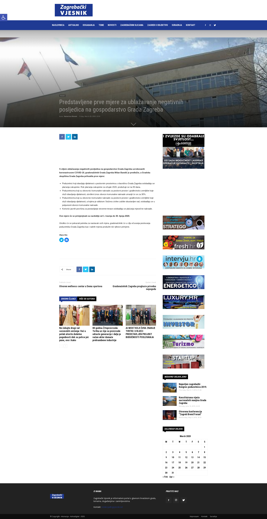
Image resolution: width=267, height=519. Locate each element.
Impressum (194, 516)
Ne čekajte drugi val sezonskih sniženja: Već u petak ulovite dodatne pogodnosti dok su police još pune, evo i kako (74, 334)
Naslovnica (58, 25)
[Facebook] (205, 25)
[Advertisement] (148, 10)
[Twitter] (215, 25)
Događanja (89, 25)
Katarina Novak (70, 116)
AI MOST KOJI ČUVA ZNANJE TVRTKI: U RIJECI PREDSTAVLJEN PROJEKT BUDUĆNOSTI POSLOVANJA (140, 332)
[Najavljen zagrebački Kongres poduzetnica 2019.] (170, 388)
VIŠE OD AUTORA (87, 298)
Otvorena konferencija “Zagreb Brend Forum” (190, 413)
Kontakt (190, 25)
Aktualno (73, 25)
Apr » (171, 476)
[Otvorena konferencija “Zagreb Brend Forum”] (170, 415)
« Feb (165, 476)
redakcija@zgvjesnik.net (112, 507)
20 (192, 462)
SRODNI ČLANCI (68, 298)
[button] (3, 17)
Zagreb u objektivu (157, 25)
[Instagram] (210, 25)
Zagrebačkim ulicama (131, 25)
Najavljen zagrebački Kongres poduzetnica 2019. (193, 385)
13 (192, 457)
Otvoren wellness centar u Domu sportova (80, 286)
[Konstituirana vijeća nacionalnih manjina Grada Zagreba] (170, 401)
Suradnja (177, 25)
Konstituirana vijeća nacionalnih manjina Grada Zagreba (192, 400)
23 (166, 467)
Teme (101, 25)
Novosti (112, 25)
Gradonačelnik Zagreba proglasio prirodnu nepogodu (134, 287)
